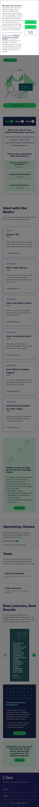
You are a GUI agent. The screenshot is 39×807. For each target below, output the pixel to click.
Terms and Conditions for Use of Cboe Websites (11, 37)
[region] (19, 27)
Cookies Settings (30, 32)
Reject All (31, 27)
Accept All (30, 22)
